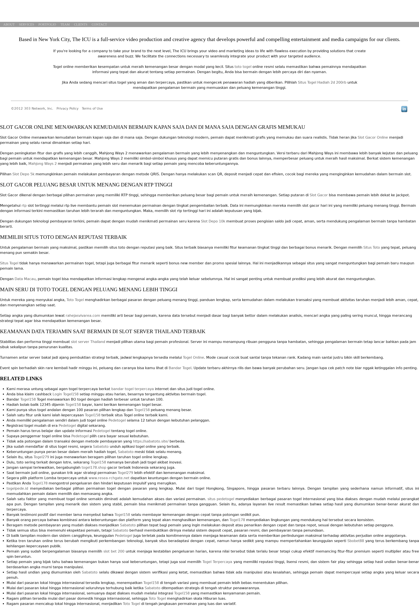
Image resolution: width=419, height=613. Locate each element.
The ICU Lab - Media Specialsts (30, 11)
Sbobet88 (355, 541)
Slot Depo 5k (23, 174)
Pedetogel (117, 420)
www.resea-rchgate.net (109, 478)
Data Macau (25, 279)
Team (65, 24)
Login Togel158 (66, 394)
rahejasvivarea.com (83, 315)
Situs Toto (371, 247)
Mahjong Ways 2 (42, 164)
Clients (80, 24)
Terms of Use (92, 108)
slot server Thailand (88, 342)
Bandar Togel (180, 368)
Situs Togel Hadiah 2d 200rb (322, 82)
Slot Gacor (319, 195)
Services (26, 24)
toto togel (243, 67)
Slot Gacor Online (373, 137)
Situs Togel (9, 263)
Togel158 (28, 399)
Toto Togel (75, 300)
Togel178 (40, 483)
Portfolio (47, 24)
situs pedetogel (221, 499)
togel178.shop (94, 467)
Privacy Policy (68, 108)
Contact (99, 24)
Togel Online (193, 357)
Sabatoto (101, 446)
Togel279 (41, 457)
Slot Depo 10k (213, 221)
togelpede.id (17, 488)
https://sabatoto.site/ (150, 441)
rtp (24, 205)
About (9, 24)
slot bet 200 (113, 551)
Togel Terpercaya (217, 562)
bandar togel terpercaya (132, 389)
